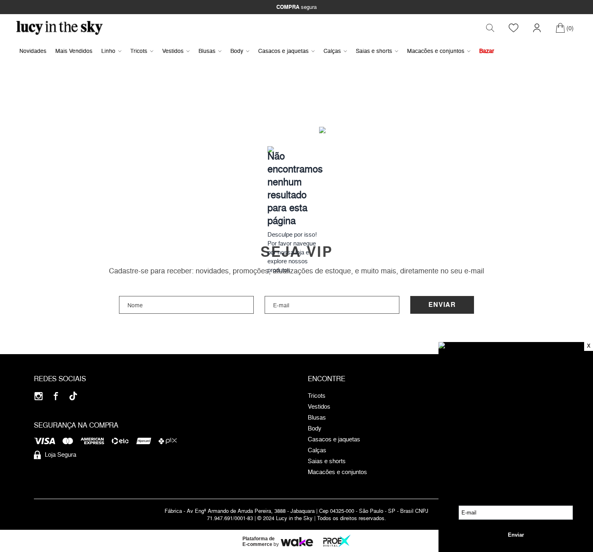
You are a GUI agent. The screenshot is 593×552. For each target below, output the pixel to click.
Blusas (206, 51)
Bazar (486, 51)
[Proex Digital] (337, 541)
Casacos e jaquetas (283, 51)
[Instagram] (38, 396)
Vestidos (173, 51)
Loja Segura (60, 454)
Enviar (442, 304)
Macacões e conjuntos (435, 51)
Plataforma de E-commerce (258, 541)
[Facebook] (56, 396)
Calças (332, 51)
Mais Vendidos (73, 51)
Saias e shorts (374, 51)
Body (236, 51)
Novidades (32, 51)
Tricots (138, 51)
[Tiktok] (73, 396)
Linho (108, 51)
